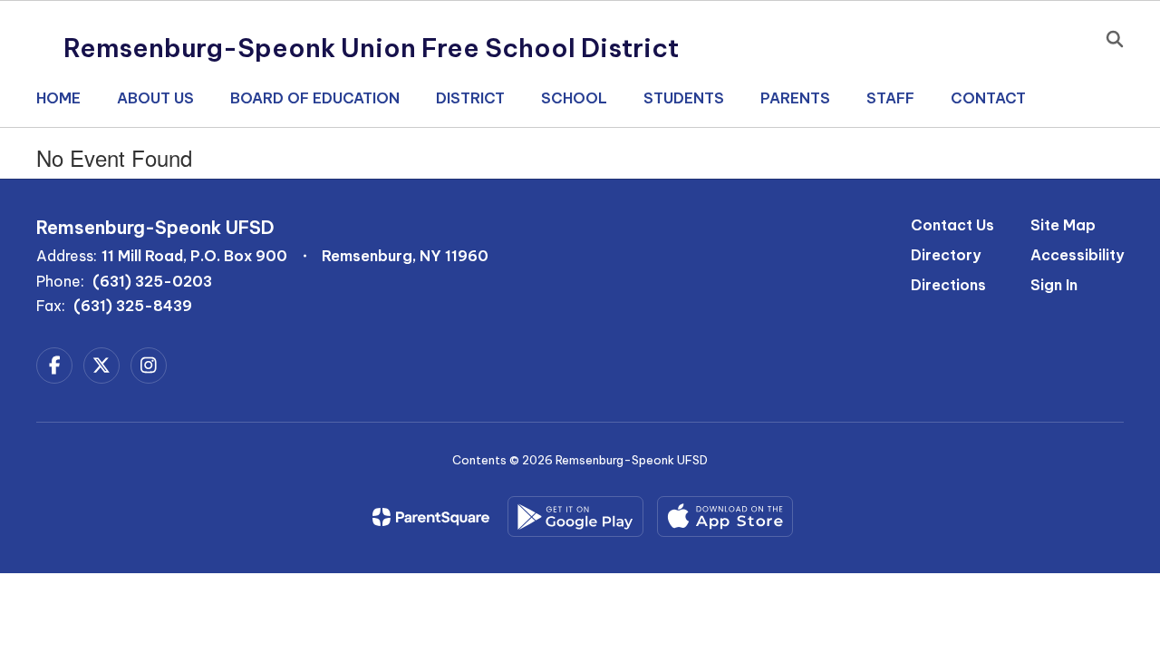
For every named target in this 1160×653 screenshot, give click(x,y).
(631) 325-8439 (132, 306)
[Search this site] (1115, 39)
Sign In (1054, 285)
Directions (948, 285)
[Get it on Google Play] (575, 516)
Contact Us (952, 225)
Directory (946, 255)
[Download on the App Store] (725, 516)
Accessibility (1077, 255)
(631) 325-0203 (152, 281)
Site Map (1063, 225)
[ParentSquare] (431, 517)
